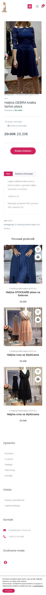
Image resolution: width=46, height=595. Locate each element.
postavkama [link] (38, 586)
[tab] (8, 173)
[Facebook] (5, 562)
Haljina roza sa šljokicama (23, 354)
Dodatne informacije (24, 174)
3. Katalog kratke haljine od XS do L (23, 289)
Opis (8, 174)
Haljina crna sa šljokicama (23, 414)
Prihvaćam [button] (8, 591)
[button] (30, 6)
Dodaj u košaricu (23, 151)
